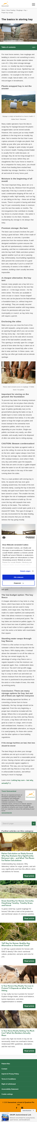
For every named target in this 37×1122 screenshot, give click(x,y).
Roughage (20, 10)
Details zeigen (25, 571)
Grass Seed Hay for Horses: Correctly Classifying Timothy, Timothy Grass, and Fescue (18, 903)
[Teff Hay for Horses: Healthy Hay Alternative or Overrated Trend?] (18, 932)
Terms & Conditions (9, 1079)
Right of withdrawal (9, 1084)
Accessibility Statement (10, 1089)
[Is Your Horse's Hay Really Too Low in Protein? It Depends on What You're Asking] (18, 974)
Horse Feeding (10, 10)
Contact (4, 1069)
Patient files (6, 1064)
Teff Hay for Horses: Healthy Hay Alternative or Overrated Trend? (16, 944)
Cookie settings (7, 1094)
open (33, 47)
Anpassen (17, 583)
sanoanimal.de (7, 813)
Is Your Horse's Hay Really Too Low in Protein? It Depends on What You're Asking (18, 988)
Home (3, 10)
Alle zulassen (18, 577)
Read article (29, 876)
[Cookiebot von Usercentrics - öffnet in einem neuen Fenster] (26, 537)
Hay (25, 10)
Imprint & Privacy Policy (10, 1074)
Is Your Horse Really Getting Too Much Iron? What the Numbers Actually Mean (18, 1033)
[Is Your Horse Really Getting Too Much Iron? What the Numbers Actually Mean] (18, 1019)
